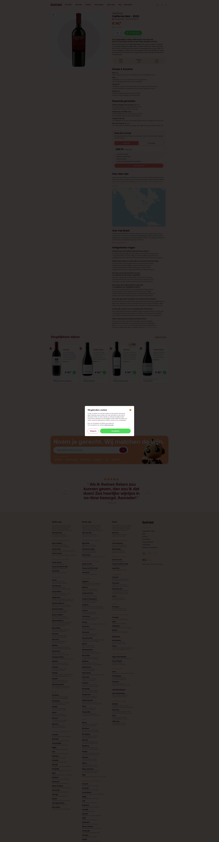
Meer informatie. (109, 425)
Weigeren (93, 431)
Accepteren (115, 431)
